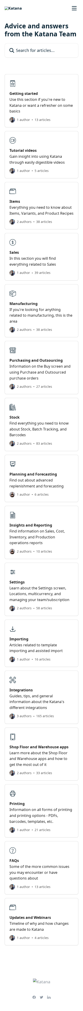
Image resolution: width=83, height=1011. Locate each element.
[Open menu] (74, 8)
